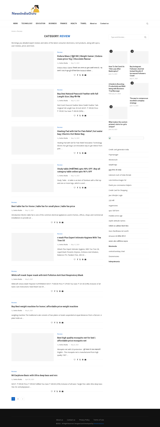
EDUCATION (40, 23)
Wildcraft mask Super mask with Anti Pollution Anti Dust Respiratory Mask (47, 275)
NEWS (15, 23)
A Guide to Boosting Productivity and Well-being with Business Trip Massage (117, 87)
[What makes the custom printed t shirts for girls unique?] (118, 113)
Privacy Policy (84, 420)
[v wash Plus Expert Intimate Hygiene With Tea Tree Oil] (32, 247)
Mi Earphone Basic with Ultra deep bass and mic (34, 375)
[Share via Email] (85, 75)
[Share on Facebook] (77, 75)
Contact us (104, 23)
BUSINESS (53, 23)
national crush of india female (120, 175)
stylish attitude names (117, 221)
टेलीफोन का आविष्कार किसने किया (118, 226)
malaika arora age (115, 216)
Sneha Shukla (63, 63)
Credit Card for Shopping (118, 190)
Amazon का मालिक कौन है (117, 236)
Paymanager (113, 155)
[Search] (147, 23)
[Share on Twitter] (80, 75)
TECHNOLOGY (26, 23)
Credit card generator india (119, 149)
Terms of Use (98, 420)
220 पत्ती (111, 200)
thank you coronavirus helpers (120, 185)
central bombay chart (117, 251)
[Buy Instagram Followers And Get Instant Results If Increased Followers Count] (139, 57)
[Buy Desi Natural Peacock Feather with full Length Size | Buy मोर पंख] (32, 103)
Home (13, 31)
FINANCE (63, 23)
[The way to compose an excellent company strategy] (139, 89)
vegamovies (113, 205)
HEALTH (74, 23)
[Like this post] (74, 75)
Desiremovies (114, 256)
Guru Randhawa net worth (119, 231)
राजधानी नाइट (113, 165)
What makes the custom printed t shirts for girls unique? (118, 124)
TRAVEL (83, 23)
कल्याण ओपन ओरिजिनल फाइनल (118, 241)
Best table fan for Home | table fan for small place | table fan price (43, 206)
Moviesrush (113, 160)
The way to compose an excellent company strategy (139, 100)
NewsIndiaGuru (99, 424)
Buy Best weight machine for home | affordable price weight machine (44, 306)
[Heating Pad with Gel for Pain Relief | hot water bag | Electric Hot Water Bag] (32, 140)
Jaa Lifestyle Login (116, 195)
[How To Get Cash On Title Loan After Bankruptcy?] (118, 57)
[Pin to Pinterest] (82, 75)
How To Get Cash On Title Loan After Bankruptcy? (116, 69)
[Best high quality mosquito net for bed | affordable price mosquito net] (32, 347)
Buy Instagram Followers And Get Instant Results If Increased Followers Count (138, 71)
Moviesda (113, 246)
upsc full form (114, 210)
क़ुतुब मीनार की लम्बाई (115, 170)
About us (93, 23)
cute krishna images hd (117, 180)
